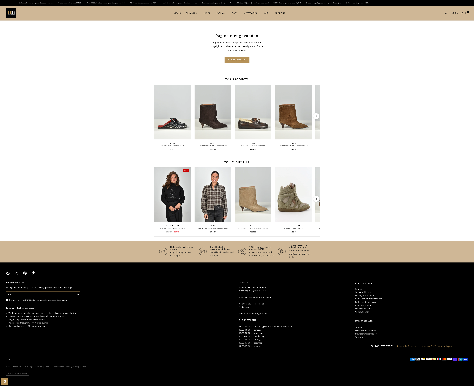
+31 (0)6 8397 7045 (258, 290)
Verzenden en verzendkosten (369, 298)
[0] (466, 13)
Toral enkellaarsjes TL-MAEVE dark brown (213, 145)
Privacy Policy (72, 367)
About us (280, 13)
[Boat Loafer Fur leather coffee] (253, 112)
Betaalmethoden (363, 305)
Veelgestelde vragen (364, 292)
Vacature (359, 337)
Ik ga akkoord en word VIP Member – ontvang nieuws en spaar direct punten (38, 300)
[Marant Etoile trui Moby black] (172, 194)
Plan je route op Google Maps (253, 313)
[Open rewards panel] (4, 381)
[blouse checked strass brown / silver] (213, 194)
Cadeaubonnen (362, 312)
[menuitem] (177, 13)
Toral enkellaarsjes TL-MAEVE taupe (293, 145)
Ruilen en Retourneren (365, 302)
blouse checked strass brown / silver (213, 228)
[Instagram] (19, 273)
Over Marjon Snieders (365, 330)
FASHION (221, 13)
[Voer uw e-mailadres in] (77, 294)
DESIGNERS (191, 13)
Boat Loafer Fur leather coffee (253, 145)
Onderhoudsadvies (364, 308)
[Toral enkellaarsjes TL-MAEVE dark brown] (213, 112)
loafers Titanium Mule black (172, 145)
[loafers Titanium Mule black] (172, 112)
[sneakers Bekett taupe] (293, 194)
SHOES (206, 13)
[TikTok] (36, 273)
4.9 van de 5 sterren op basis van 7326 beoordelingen (424, 346)
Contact (358, 289)
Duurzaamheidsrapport (366, 334)
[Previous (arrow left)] (158, 116)
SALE (266, 13)
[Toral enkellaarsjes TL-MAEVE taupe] (293, 112)
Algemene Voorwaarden (54, 367)
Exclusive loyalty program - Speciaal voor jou (27, 3)
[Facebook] (10, 273)
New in (177, 13)
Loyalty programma (364, 295)
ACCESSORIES (250, 13)
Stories (358, 327)
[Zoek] (461, 13)
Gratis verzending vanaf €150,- (61, 3)
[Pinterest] (27, 273)
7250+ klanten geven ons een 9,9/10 (134, 3)
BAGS (234, 13)
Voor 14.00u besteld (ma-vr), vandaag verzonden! (97, 3)
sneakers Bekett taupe (293, 228)
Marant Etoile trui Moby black (172, 228)
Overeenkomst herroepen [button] (17, 373)
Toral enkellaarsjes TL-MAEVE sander (253, 228)
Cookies (82, 367)
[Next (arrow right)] (316, 116)
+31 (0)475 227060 (257, 287)
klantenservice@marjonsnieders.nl (255, 297)
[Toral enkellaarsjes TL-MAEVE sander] (253, 194)
